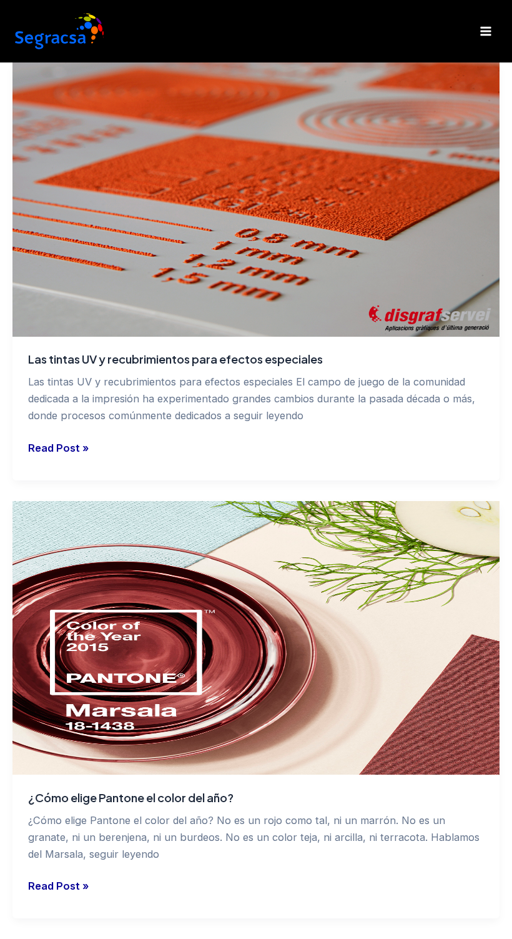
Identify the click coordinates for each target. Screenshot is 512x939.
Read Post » (58, 447)
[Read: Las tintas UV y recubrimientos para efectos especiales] (256, 199)
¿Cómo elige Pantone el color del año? (131, 797)
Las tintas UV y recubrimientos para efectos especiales (175, 359)
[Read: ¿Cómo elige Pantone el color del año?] (256, 638)
